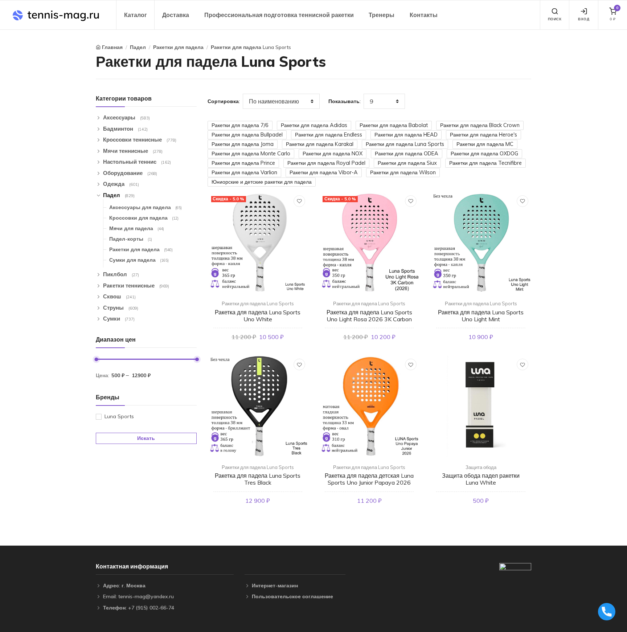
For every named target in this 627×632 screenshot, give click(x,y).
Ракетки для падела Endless (328, 134)
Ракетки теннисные (136, 285)
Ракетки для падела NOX (332, 153)
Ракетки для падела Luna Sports (251, 47)
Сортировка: (224, 101)
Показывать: (344, 101)
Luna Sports (119, 416)
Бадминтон (125, 128)
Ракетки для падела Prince (243, 163)
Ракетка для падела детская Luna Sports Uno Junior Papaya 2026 (369, 479)
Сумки (119, 318)
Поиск (555, 19)
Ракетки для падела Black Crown (480, 125)
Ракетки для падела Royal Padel (326, 163)
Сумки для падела (139, 260)
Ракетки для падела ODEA (406, 153)
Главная (112, 47)
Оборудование (130, 173)
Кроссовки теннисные (139, 139)
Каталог (135, 15)
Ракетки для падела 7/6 (240, 125)
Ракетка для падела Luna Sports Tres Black (257, 479)
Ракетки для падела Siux (407, 163)
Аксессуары (126, 117)
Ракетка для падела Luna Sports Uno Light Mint (481, 316)
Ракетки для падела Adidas (314, 125)
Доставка (175, 15)
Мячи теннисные (133, 150)
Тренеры (381, 15)
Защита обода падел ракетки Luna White (481, 479)
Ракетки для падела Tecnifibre (485, 163)
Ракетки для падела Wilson (403, 172)
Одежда (121, 183)
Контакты (424, 15)
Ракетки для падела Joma (243, 144)
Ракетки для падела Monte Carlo (251, 153)
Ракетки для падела (178, 47)
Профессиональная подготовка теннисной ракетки (279, 15)
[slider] (96, 359)
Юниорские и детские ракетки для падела (262, 182)
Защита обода (481, 467)
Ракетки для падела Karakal (319, 144)
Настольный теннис (137, 161)
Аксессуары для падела (145, 207)
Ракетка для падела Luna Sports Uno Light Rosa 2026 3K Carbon (369, 316)
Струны (120, 307)
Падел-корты (130, 239)
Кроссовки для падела (144, 218)
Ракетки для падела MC (484, 144)
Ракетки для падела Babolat (394, 125)
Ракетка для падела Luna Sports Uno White (257, 316)
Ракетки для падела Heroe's (483, 134)
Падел (138, 47)
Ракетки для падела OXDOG (484, 153)
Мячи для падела (136, 228)
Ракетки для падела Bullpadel (247, 134)
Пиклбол (121, 274)
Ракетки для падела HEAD (406, 134)
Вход (583, 19)
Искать (146, 438)
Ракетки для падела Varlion (244, 172)
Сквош (119, 296)
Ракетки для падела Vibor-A (324, 172)
